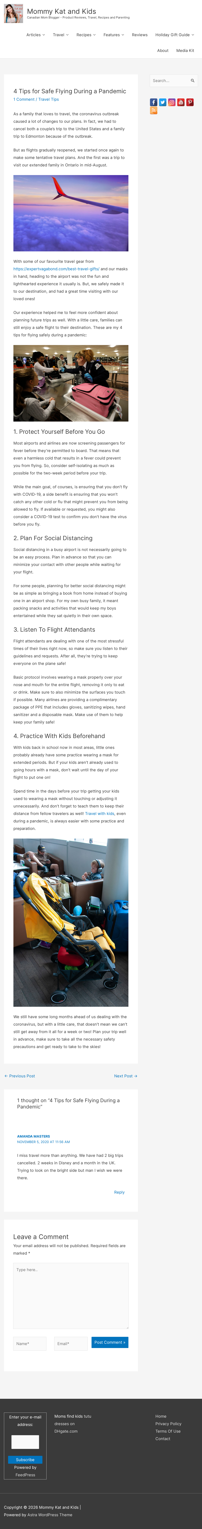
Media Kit (185, 50)
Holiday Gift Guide (172, 34)
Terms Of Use (168, 1431)
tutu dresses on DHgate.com (72, 1424)
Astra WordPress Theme (49, 1514)
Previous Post (19, 1076)
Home (160, 1416)
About (162, 50)
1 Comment (24, 99)
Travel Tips (48, 99)
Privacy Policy (168, 1423)
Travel (58, 34)
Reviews (140, 34)
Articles (33, 34)
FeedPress (25, 1475)
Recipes (84, 34)
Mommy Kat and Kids (61, 11)
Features (112, 34)
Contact (162, 1438)
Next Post (125, 1076)
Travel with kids (99, 813)
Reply (119, 1192)
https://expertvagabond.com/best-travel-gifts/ (56, 269)
